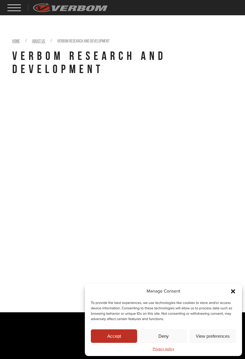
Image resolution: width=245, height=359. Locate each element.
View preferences (213, 336)
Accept (114, 336)
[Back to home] (70, 5)
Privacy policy (163, 349)
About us (39, 41)
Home (16, 41)
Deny (163, 336)
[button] (233, 291)
